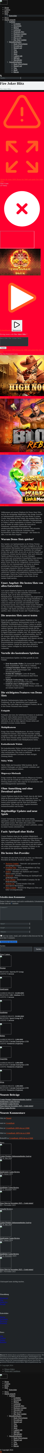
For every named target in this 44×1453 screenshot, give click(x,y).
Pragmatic (3, 1323)
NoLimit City (18, 36)
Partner (2, 1340)
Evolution (17, 24)
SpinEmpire (4, 989)
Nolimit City (10, 884)
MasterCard (18, 48)
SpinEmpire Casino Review (10, 1102)
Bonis (7, 12)
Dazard (8, 1118)
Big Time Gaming (20, 40)
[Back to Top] (1, 1452)
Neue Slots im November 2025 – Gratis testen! (16, 1106)
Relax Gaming (11, 888)
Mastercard (4, 1298)
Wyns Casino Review (7, 1108)
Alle (1, 1336)
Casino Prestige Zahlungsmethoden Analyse (15, 1099)
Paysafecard (18, 46)
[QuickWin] (5, 1057)
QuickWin (3, 1059)
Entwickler (13, 16)
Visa (15, 50)
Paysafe (3, 1304)
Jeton (15, 54)
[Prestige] (5, 966)
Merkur (16, 28)
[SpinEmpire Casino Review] (5, 1170)
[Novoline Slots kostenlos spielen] (3, 4)
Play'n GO (9, 876)
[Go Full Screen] (22, 177)
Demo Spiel (4, 397)
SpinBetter (4, 1012)
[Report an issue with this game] (22, 134)
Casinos (7, 10)
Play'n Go (3, 1321)
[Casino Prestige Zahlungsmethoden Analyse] (5, 1154)
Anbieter (12, 22)
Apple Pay (4, 1302)
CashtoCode (18, 56)
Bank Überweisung (20, 44)
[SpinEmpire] (5, 987)
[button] (20, 262)
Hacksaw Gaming (20, 34)
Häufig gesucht (10, 20)
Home (7, 8)
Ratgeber (3, 1342)
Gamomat (17, 30)
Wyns (2, 1082)
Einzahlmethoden (15, 42)
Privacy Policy (10, 1369)
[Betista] (5, 1034)
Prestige (3, 968)
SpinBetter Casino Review (9, 1104)
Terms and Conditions (12, 1371)
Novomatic (17, 26)
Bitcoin (16, 72)
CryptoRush (10, 1123)
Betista (2, 1036)
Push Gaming (10, 880)
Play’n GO (17, 38)
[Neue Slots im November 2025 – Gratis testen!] (5, 1201)
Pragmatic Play (19, 32)
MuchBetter (18, 60)
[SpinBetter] (5, 1010)
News (7, 18)
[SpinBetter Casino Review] (5, 1185)
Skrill (15, 52)
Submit (3, 348)
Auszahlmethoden (15, 62)
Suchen (2, 946)
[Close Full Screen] (22, 230)
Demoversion (17, 330)
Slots (6, 14)
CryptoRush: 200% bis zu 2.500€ (17, 1128)
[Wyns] (5, 1080)
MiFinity (17, 58)
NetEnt (8, 872)
